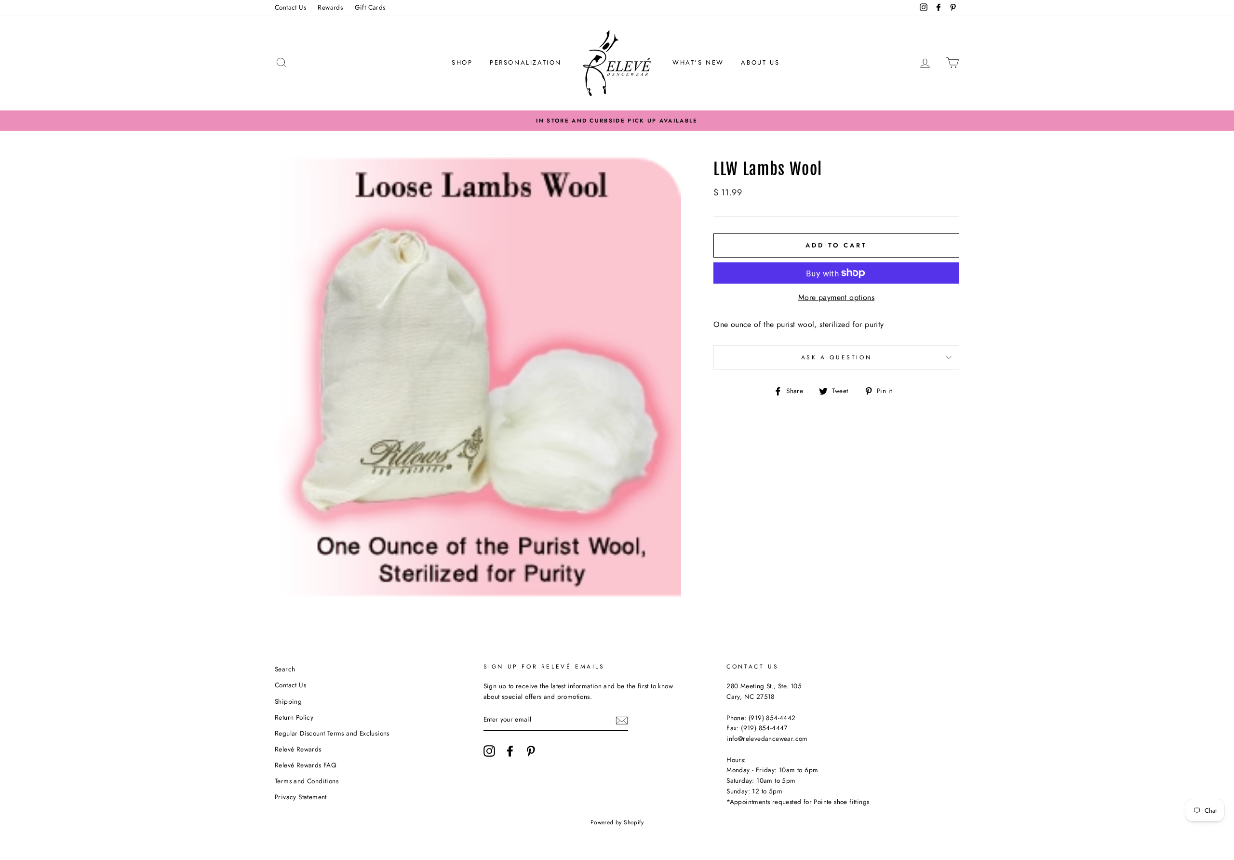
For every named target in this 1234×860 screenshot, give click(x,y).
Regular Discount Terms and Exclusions (332, 733)
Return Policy (294, 717)
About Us (760, 62)
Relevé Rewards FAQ (305, 765)
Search (285, 669)
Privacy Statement (301, 797)
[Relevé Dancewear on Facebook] (510, 751)
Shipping (288, 701)
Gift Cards (370, 7)
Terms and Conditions (306, 781)
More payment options (836, 297)
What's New (698, 62)
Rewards (330, 7)
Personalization (526, 62)
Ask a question (836, 357)
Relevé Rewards (298, 749)
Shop (462, 62)
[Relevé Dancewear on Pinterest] (531, 751)
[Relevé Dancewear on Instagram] (489, 751)
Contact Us (290, 7)
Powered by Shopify (617, 822)
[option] (617, 120)
